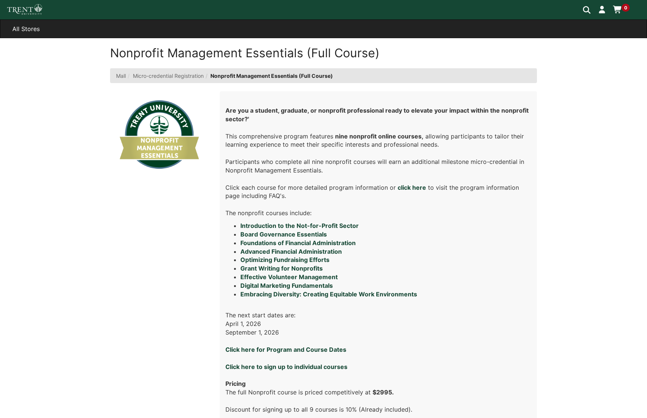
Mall (121, 76)
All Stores (26, 29)
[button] (602, 9)
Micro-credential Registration (168, 76)
